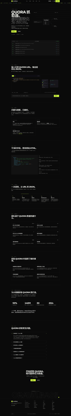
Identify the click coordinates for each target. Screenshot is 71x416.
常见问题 (53, 408)
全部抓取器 (35, 407)
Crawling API (26, 402)
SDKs (43, 407)
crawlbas (38, 92)
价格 (52, 407)
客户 (52, 404)
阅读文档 (38, 380)
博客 (52, 403)
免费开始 (57, 1)
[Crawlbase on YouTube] (14, 405)
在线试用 (44, 404)
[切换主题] (52, 1)
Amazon (35, 402)
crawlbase (15, 1)
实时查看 (19, 31)
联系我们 (53, 409)
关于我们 (53, 402)
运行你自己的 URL (26, 92)
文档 (54, 1)
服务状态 (44, 408)
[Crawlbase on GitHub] (11, 405)
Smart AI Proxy (27, 404)
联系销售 (50, 1)
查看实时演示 (20, 133)
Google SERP (35, 404)
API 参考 (44, 403)
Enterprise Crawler (27, 403)
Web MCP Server (27, 407)
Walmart (35, 403)
